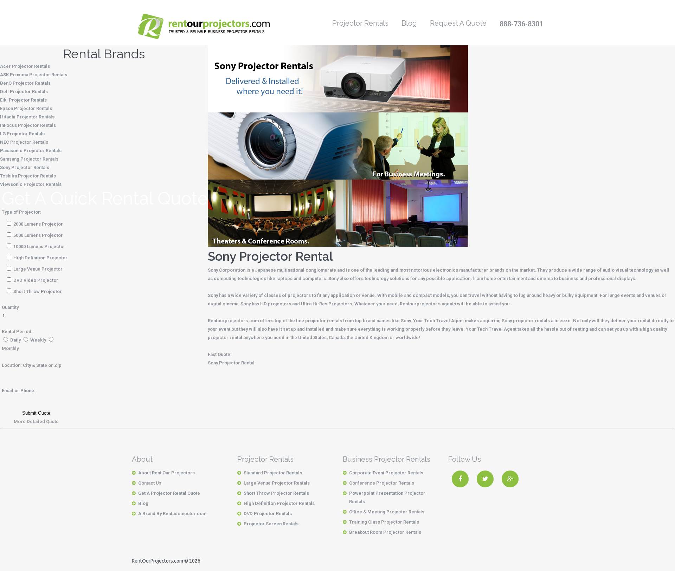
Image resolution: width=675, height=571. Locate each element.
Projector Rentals (360, 23)
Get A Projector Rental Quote (169, 493)
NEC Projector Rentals (24, 142)
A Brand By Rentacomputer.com (172, 513)
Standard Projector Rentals (273, 472)
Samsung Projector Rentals (29, 159)
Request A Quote (458, 23)
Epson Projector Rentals (26, 108)
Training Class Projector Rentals (384, 522)
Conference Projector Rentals (381, 483)
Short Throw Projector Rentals (276, 493)
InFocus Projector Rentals (28, 125)
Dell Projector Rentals (24, 91)
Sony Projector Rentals (24, 167)
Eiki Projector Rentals (23, 100)
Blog (409, 23)
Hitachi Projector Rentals (27, 116)
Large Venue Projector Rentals (277, 483)
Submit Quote (36, 413)
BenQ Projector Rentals (25, 83)
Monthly (10, 348)
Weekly (38, 340)
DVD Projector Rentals (268, 513)
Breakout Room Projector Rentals (385, 532)
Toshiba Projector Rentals (28, 176)
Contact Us (149, 483)
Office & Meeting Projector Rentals (386, 511)
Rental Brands (104, 53)
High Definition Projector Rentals (279, 503)
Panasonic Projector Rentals (31, 150)
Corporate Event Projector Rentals (386, 472)
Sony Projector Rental (231, 362)
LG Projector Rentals (22, 133)
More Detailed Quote (36, 421)
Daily (15, 340)
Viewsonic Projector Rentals (31, 184)
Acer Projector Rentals (25, 66)
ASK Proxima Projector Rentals (33, 74)
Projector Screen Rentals (271, 523)
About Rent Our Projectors (166, 472)
